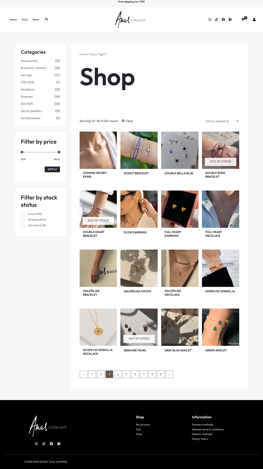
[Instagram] (209, 19)
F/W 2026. (27, 82)
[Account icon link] (254, 19)
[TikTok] (216, 19)
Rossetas (27, 96)
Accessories (29, 61)
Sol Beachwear (30, 118)
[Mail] (58, 443)
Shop (92, 54)
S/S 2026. (27, 104)
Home (83, 54)
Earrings (26, 75)
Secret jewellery (31, 111)
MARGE (63, 461)
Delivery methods (202, 434)
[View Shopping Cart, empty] (243, 19)
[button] (46, 19)
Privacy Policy (200, 439)
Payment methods (202, 424)
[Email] (230, 19)
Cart (138, 429)
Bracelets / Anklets (33, 68)
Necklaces (28, 89)
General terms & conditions (208, 429)
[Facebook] (223, 19)
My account (143, 424)
